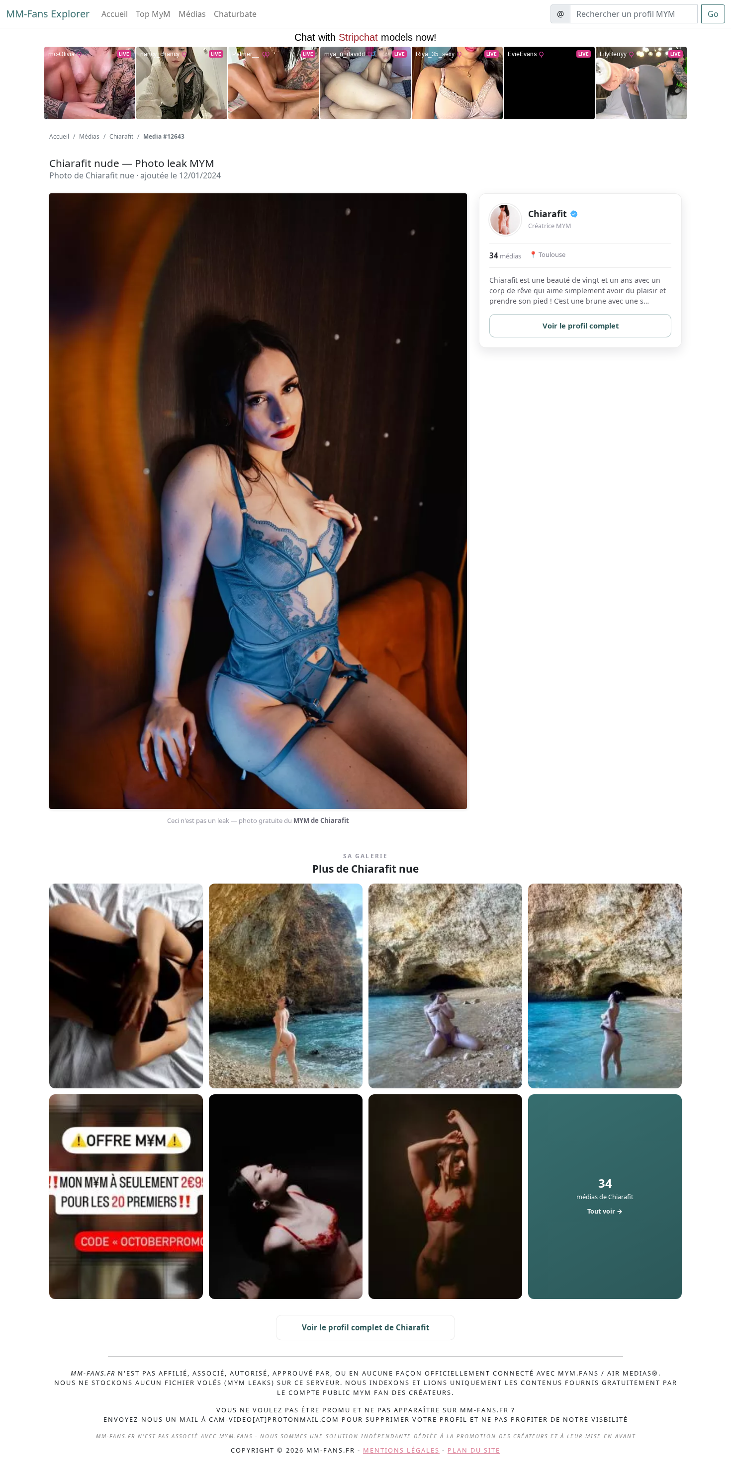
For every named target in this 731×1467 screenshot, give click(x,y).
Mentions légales (401, 1450)
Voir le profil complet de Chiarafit (366, 1327)
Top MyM (153, 13)
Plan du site (474, 1450)
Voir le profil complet (581, 325)
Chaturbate (235, 13)
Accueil (114, 13)
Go (713, 13)
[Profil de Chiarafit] (505, 220)
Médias (192, 13)
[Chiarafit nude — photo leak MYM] (126, 986)
